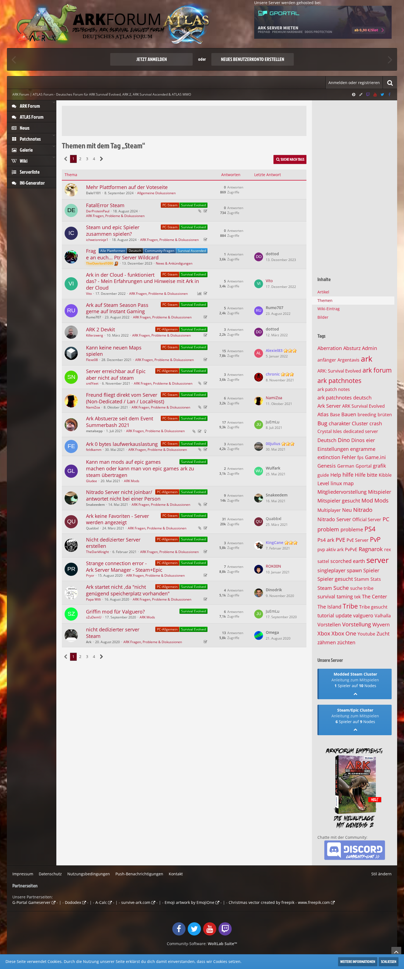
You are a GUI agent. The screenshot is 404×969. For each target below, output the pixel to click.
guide (323, 475)
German (345, 466)
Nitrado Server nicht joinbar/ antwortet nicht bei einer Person (123, 495)
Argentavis (348, 360)
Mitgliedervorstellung (342, 491)
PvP (375, 539)
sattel (323, 561)
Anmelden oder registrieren (354, 82)
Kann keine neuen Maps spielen (114, 350)
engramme (362, 449)
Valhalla (383, 616)
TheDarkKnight (97, 551)
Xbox (323, 633)
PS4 (369, 528)
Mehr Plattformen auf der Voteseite (127, 187)
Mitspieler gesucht (338, 500)
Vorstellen (329, 624)
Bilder (322, 317)
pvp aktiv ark (330, 549)
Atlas (323, 414)
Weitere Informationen (357, 961)
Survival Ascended (192, 250)
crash (375, 423)
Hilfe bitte (366, 474)
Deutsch (135, 250)
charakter (339, 423)
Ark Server (329, 405)
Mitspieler (379, 491)
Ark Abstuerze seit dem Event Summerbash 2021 (119, 421)
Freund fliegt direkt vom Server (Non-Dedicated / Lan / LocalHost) (125, 398)
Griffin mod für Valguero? (115, 611)
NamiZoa (93, 407)
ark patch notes (333, 389)
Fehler (349, 457)
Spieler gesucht (335, 579)
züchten (346, 642)
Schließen (388, 961)
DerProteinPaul (97, 211)
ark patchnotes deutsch (344, 397)
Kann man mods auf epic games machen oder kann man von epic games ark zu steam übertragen (140, 468)
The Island (329, 606)
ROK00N (273, 566)
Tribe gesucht (373, 607)
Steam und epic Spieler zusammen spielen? (112, 230)
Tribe (350, 606)
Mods (381, 500)
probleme (352, 529)
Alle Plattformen (112, 250)
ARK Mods (131, 481)
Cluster (360, 423)
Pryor (90, 575)
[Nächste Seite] (102, 159)
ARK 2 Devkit (100, 329)
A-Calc (101, 902)
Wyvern (381, 624)
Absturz (352, 348)
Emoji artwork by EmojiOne (189, 902)
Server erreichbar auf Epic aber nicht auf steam (116, 374)
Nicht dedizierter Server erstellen (113, 542)
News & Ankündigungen (174, 263)
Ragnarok (371, 549)
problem (328, 529)
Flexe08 (92, 359)
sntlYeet (92, 383)
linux (336, 483)
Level (323, 483)
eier (370, 440)
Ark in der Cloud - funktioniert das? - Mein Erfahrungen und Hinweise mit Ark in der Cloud (142, 281)
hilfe (347, 474)
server (377, 560)
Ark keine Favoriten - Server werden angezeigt (117, 519)
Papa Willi (93, 599)
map (348, 483)
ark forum (377, 370)
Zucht (383, 633)
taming (345, 596)
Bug (322, 423)
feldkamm (93, 449)
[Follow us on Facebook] (389, 94)
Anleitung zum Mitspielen (355, 679)
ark (366, 358)
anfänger (326, 360)
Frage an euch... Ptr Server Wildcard (122, 254)
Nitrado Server (334, 519)
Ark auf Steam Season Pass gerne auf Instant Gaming (117, 308)
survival (326, 596)
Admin (369, 348)
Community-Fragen (159, 250)
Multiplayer (329, 510)
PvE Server (358, 540)
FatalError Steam (105, 205)
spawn (354, 570)
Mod (367, 500)
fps (360, 457)
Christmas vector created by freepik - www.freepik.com (279, 902)
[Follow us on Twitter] (382, 94)
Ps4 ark (325, 540)
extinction (328, 457)
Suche (341, 588)
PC (386, 519)
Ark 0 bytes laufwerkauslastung (122, 444)
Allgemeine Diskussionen (156, 193)
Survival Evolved (193, 205)
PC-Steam (170, 205)
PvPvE (351, 549)
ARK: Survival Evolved (339, 371)
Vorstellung (356, 624)
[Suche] (390, 82)
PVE (340, 539)
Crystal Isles (329, 431)
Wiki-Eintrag (328, 308)
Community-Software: (202, 943)
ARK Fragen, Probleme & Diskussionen (115, 215)
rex (387, 549)
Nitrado (362, 509)
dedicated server (360, 431)
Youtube (366, 634)
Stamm (361, 579)
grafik (379, 465)
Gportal (364, 466)
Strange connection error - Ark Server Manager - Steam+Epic (124, 566)
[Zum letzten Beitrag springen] (258, 256)
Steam (324, 588)
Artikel (323, 292)
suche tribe (361, 588)
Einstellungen (333, 449)
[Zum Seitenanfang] (396, 952)
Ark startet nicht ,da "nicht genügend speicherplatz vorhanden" (128, 590)
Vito (89, 293)
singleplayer (331, 570)
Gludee (91, 481)
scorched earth (347, 561)
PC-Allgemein (167, 329)
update (344, 615)
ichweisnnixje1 (97, 239)
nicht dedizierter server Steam (112, 632)
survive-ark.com (135, 902)
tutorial (325, 615)
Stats (375, 579)
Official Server (366, 520)
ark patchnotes (339, 380)
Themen (325, 300)
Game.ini (375, 457)
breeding (367, 415)
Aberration (329, 348)
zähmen (326, 642)
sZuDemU (93, 617)
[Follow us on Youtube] (375, 94)
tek (357, 597)
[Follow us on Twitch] (368, 94)
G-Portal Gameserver (31, 902)
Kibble (385, 475)
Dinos (358, 440)
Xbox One (343, 633)
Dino (344, 440)
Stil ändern (381, 873)
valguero (363, 615)
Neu (347, 510)
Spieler (371, 570)
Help (335, 474)
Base (335, 415)
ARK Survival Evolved (363, 406)
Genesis (326, 465)
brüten (385, 415)
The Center (374, 596)
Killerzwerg (94, 335)
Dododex (73, 902)
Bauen (348, 414)
